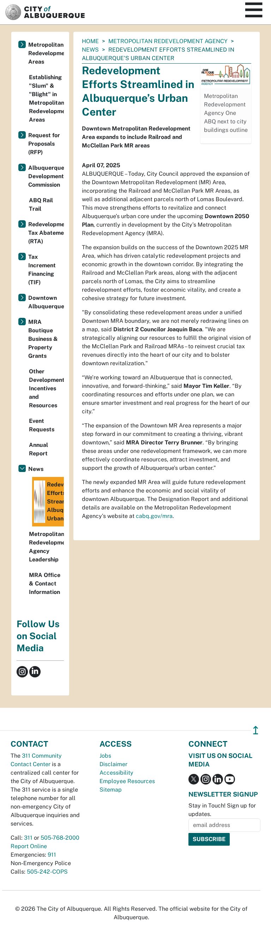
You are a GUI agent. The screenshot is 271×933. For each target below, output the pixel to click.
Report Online (29, 846)
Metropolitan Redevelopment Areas (46, 53)
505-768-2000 (60, 837)
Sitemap (111, 789)
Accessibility (116, 772)
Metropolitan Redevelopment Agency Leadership (46, 547)
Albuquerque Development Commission (46, 176)
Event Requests (41, 425)
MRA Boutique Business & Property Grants (43, 339)
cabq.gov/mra (154, 516)
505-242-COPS (47, 871)
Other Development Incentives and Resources (46, 388)
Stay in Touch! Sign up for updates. (222, 809)
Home (90, 41)
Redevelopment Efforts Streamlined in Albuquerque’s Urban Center (55, 501)
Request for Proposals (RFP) (44, 144)
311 (28, 837)
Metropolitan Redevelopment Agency (168, 41)
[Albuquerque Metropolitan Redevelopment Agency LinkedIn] (35, 671)
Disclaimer (113, 764)
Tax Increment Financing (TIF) (42, 269)
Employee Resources (127, 781)
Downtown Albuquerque (46, 302)
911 (52, 854)
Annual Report (38, 449)
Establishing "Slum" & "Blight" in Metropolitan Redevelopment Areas (46, 98)
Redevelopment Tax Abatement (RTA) (46, 233)
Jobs (105, 755)
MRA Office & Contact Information (44, 583)
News (90, 49)
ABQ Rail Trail (41, 204)
